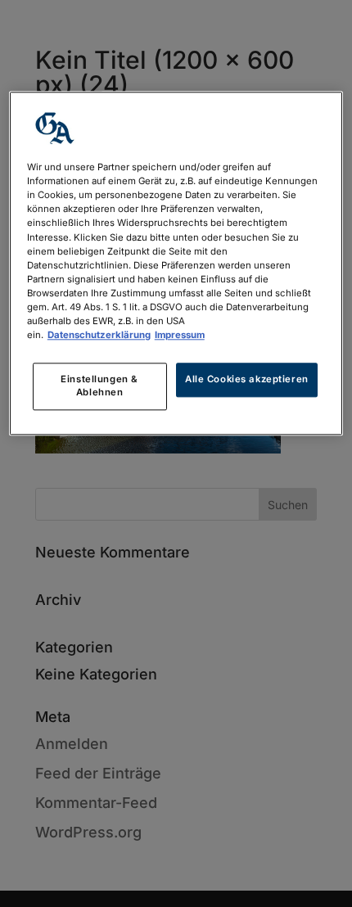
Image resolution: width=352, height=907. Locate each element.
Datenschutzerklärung (99, 335)
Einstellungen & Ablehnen (99, 385)
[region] (176, 264)
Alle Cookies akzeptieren (247, 379)
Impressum (180, 335)
